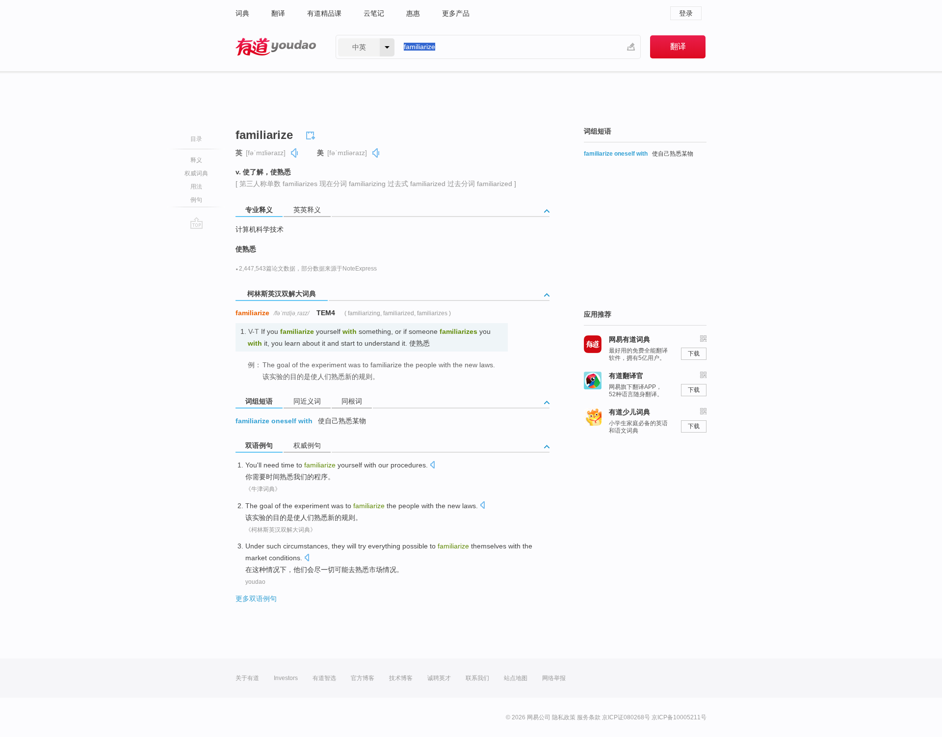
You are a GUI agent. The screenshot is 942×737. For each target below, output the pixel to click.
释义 (196, 160)
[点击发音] (432, 466)
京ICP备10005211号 (679, 717)
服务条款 (589, 717)
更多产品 (456, 13)
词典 (242, 13)
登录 (686, 13)
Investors (286, 678)
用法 (196, 186)
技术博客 (401, 678)
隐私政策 (564, 717)
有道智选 (324, 678)
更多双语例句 (256, 598)
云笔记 (374, 13)
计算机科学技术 (260, 229)
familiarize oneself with (274, 421)
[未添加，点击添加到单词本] (312, 134)
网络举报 (554, 678)
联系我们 (477, 678)
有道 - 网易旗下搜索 (276, 47)
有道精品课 (324, 13)
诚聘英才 (439, 678)
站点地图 (515, 678)
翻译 (278, 13)
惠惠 (413, 13)
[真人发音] (295, 153)
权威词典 (196, 173)
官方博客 (362, 678)
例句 (196, 199)
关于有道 (247, 678)
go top (196, 223)
